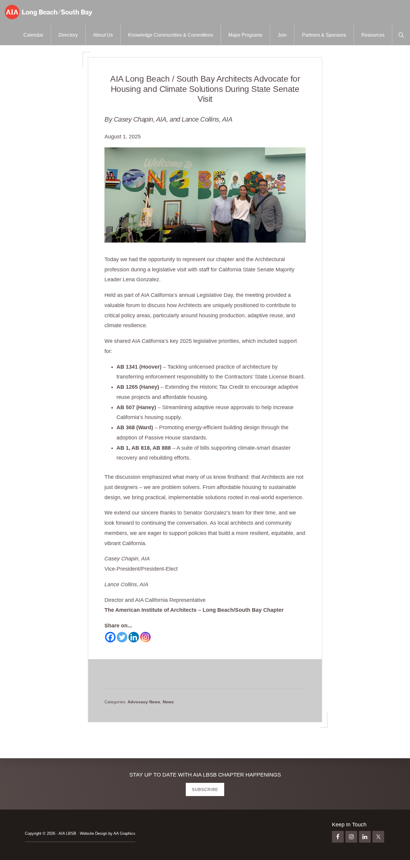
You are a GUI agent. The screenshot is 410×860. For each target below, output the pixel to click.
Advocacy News (144, 701)
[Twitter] (122, 637)
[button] (401, 34)
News (168, 701)
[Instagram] (145, 637)
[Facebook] (110, 637)
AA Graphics (124, 833)
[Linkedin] (133, 637)
